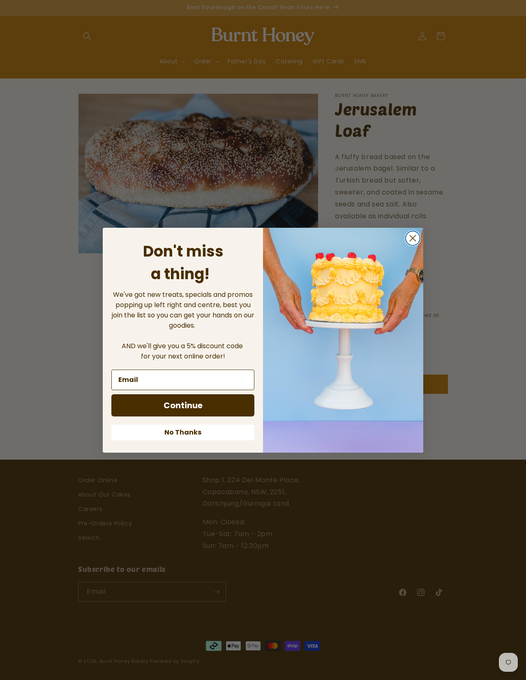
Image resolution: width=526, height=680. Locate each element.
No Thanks (182, 432)
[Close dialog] (413, 238)
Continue (183, 405)
